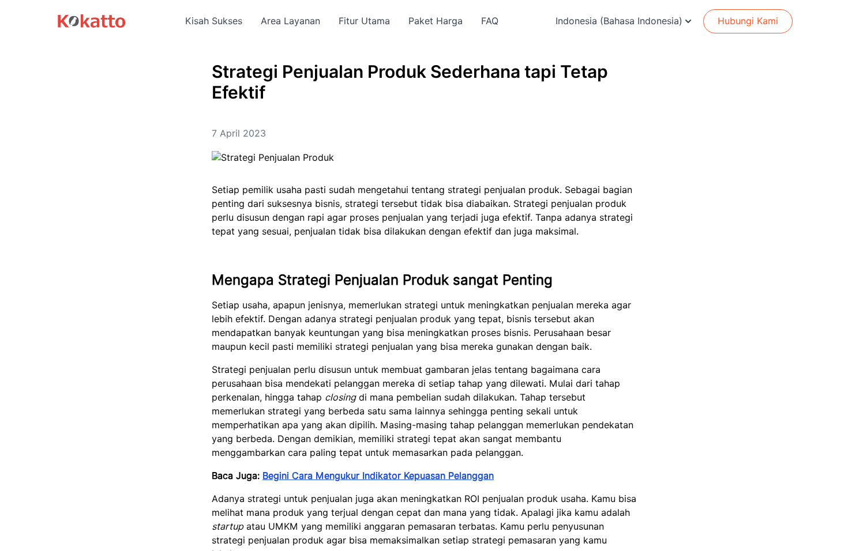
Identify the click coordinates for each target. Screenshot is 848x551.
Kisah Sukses (213, 21)
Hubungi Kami (748, 21)
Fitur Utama (364, 21)
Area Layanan (290, 21)
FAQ (489, 21)
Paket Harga (435, 21)
